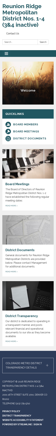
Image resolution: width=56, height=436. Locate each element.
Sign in (38, 424)
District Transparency (16, 415)
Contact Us (12, 33)
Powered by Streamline (17, 424)
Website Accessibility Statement (23, 420)
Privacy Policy (11, 411)
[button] (28, 365)
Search (43, 42)
